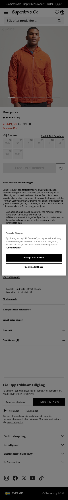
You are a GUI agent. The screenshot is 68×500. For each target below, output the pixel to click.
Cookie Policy (13, 247)
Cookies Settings (33, 267)
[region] (34, 250)
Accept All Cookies (33, 257)
